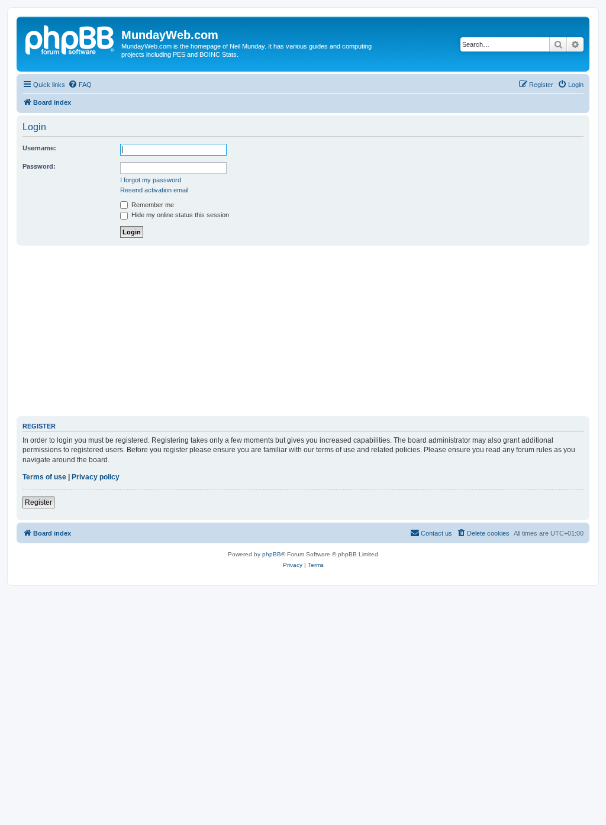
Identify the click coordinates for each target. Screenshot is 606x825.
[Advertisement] (303, 331)
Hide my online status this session (179, 214)
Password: (39, 166)
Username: (39, 148)
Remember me (152, 204)
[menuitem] (80, 85)
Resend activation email (154, 190)
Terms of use (44, 477)
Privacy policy (96, 477)
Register (38, 502)
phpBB (271, 554)
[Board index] (70, 38)
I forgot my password (150, 179)
